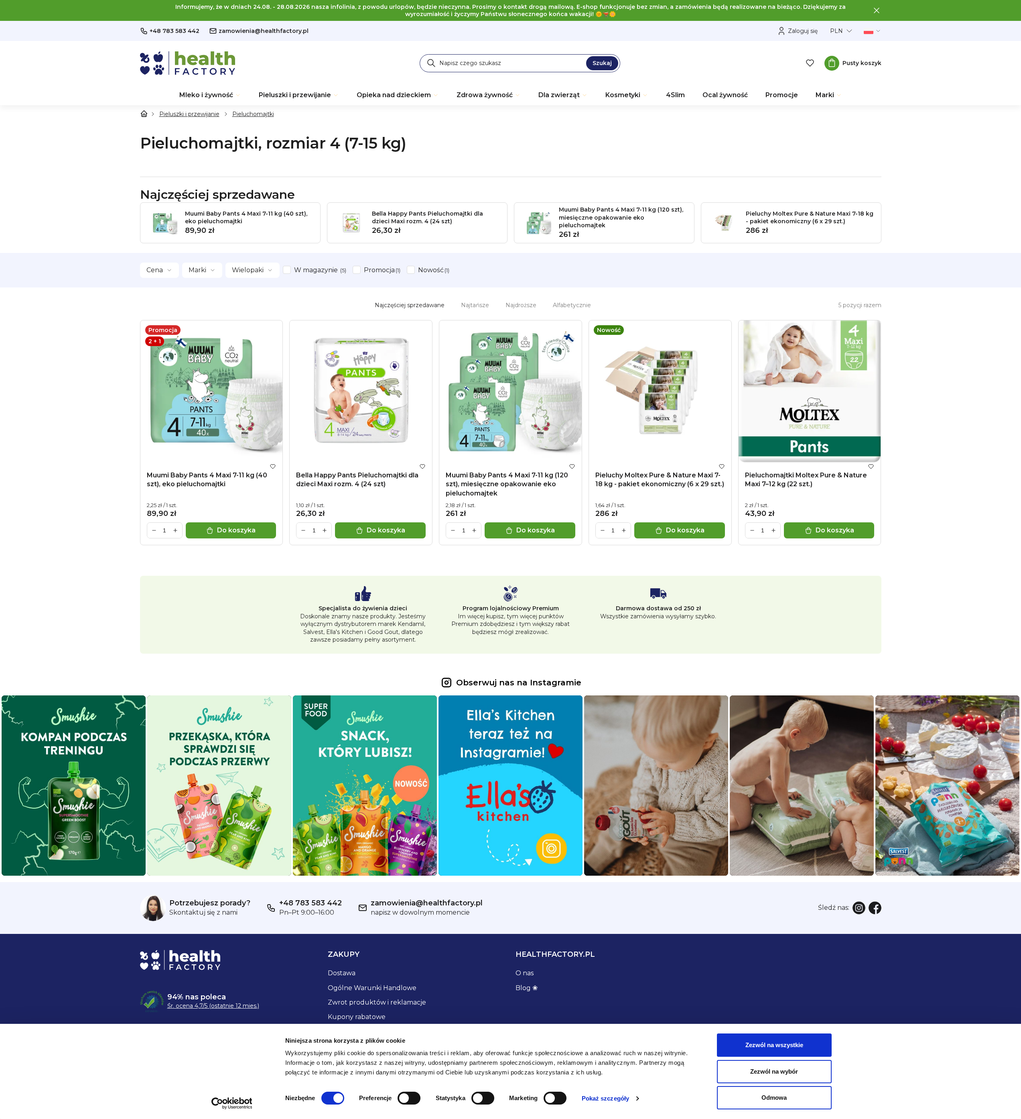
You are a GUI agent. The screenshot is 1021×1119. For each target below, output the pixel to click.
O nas (525, 973)
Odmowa (774, 1097)
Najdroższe (520, 305)
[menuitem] (210, 95)
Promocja (381, 270)
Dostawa (341, 973)
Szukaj (602, 63)
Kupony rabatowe (357, 1017)
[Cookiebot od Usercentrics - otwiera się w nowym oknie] (232, 1103)
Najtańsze (475, 305)
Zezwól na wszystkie (774, 1045)
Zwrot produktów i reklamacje (377, 1002)
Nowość (433, 270)
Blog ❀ (527, 988)
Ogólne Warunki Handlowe (372, 988)
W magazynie (319, 270)
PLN (836, 31)
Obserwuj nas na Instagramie (518, 682)
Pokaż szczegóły (605, 1098)
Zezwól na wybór (774, 1071)
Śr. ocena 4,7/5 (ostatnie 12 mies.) (213, 1005)
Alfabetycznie (572, 305)
